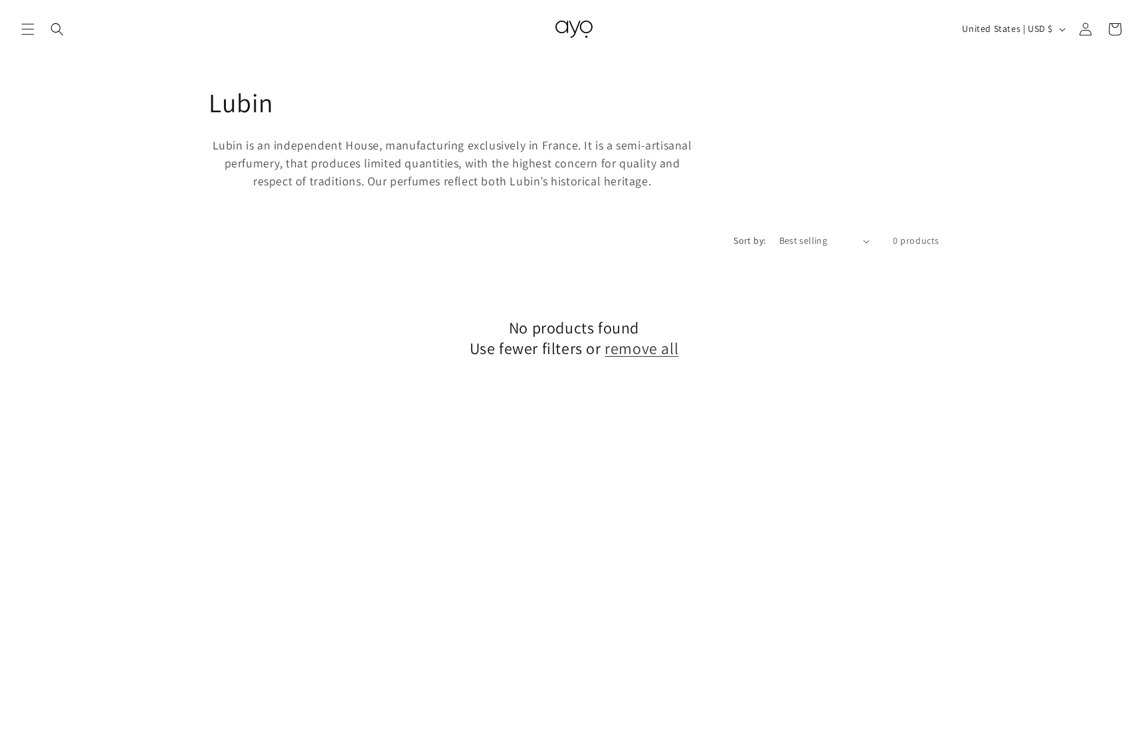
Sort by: (749, 240)
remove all (641, 348)
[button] (28, 29)
